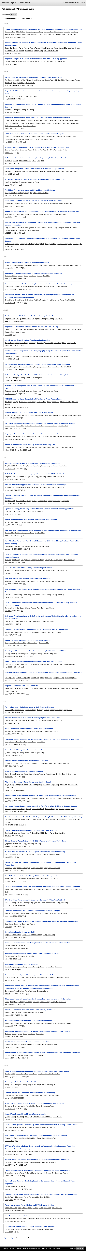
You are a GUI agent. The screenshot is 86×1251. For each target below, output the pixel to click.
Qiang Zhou (26, 935)
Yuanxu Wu (20, 426)
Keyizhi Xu (8, 214)
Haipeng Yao (37, 61)
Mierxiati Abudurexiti (51, 51)
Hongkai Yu (30, 447)
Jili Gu (17, 608)
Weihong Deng (38, 664)
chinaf (7, 450)
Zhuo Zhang (36, 595)
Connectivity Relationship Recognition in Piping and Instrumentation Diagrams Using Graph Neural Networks (43, 105)
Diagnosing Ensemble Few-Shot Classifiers (21, 686)
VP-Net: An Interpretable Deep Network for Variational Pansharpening (31, 519)
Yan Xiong (30, 110)
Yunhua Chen (29, 426)
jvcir (6, 1130)
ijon (6, 562)
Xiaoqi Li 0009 (71, 136)
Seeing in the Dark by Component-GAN (19, 932)
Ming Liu (37, 367)
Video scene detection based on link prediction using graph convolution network (36, 1135)
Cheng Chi (23, 244)
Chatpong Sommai (68, 1151)
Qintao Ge (8, 48)
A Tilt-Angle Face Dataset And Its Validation (21, 964)
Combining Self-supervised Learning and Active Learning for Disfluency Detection (36, 629)
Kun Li (17, 522)
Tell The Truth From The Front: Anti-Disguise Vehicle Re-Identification (31, 1226)
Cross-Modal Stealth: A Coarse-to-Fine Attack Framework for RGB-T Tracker (33, 201)
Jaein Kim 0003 (42, 193)
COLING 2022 (10, 469)
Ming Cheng (49, 1023)
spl (6, 745)
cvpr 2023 (8, 345)
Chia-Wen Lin (59, 833)
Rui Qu (15, 402)
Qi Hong (8, 752)
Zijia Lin (37, 319)
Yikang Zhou (30, 80)
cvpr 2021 (8, 870)
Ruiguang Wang (10, 391)
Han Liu (7, 913)
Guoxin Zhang (25, 608)
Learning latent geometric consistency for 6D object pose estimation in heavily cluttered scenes (41, 1125)
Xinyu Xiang (9, 203)
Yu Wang (40, 710)
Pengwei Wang (67, 120)
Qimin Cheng (9, 546)
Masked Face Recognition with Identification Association (26, 1114)
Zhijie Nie (33, 193)
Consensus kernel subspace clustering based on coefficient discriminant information (37, 943)
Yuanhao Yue (9, 447)
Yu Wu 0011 (30, 83)
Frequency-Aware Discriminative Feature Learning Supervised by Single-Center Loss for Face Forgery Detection (40, 863)
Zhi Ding (38, 844)
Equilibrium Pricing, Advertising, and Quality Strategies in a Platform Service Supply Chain (39, 509)
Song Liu (8, 903)
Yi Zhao (35, 265)
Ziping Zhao (22, 1208)
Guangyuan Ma (21, 319)
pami (6, 85)
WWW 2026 (9, 37)
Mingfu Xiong (25, 560)
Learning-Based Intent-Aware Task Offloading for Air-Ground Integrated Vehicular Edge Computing (42, 886)
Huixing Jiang (48, 913)
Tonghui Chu (39, 48)
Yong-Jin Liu (77, 415)
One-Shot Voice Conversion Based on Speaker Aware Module (28, 1042)
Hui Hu (37, 720)
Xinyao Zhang (52, 228)
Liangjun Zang (32, 501)
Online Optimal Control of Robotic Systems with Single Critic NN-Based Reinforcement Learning (41, 921)
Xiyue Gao (49, 1229)
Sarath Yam (57, 1151)
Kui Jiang (8, 581)
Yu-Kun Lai (34, 415)
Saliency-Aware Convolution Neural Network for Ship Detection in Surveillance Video (37, 1159)
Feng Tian (40, 161)
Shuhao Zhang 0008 (23, 678)
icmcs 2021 (9, 857)
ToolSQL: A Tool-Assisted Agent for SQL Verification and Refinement (31, 190)
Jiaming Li (8, 868)
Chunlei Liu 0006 (11, 720)
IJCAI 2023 (9, 369)
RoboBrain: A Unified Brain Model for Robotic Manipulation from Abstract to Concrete (37, 118)
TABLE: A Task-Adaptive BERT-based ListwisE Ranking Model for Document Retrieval (37, 1170)
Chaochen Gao (21, 466)
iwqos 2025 (9, 153)
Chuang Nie (48, 356)
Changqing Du (17, 1034)
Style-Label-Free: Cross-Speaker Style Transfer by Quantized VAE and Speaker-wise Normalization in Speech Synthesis (43, 617)
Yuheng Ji (8, 120)
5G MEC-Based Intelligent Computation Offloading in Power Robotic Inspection (35, 399)
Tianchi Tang (38, 286)
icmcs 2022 (9, 573)
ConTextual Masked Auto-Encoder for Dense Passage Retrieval (29, 316)
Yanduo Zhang (30, 710)
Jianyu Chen (29, 752)
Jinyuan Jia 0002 (32, 171)
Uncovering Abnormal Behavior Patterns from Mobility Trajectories (30, 1010)
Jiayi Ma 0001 (68, 203)
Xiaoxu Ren (22, 61)
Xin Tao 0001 (60, 80)
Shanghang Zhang (29, 126)
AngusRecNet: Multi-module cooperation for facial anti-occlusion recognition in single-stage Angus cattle (43, 92)
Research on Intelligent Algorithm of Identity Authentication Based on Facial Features (37, 1031)
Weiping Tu (58, 720)
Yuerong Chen (10, 1095)
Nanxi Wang (9, 967)
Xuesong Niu (9, 608)
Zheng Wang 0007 (51, 819)
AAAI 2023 (8, 321)
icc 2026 (8, 64)
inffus (7, 536)
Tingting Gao (57, 664)
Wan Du (45, 1162)
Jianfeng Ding (38, 203)
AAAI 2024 (8, 278)
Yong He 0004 (10, 511)
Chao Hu (20, 391)
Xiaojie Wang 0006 (27, 913)
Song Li (31, 1095)
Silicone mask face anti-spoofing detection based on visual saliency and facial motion (38, 999)
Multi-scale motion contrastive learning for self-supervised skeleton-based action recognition (40, 284)
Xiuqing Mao (30, 731)
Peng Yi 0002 (32, 570)
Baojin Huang (9, 343)
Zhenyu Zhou (41, 402)
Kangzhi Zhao (48, 32)
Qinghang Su (40, 123)
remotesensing (10, 394)
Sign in (77, 2)
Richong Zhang (23, 193)
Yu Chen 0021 (51, 1127)
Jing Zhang (73, 228)
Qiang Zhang (41, 228)
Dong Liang (60, 171)
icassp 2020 (9, 1098)
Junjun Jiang (50, 581)
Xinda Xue (31, 123)
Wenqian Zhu (9, 1055)
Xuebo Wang (49, 80)
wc (6, 407)
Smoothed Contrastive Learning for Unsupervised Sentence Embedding (32, 463)
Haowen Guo (20, 436)
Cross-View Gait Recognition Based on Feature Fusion (26, 750)
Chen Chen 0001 (38, 798)
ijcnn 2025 (8, 163)
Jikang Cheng (9, 742)
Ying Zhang (9, 1044)
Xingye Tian (21, 80)
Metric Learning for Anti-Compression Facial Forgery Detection (29, 728)
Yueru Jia (8, 136)
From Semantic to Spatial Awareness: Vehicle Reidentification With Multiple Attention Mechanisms (42, 1052)
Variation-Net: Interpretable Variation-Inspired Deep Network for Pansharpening (35, 852)
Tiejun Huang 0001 (65, 244)
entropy (7, 881)
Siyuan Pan (53, 329)
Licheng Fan (37, 378)
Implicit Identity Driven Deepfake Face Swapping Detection (27, 340)
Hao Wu (7, 1012)
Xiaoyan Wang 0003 (53, 889)
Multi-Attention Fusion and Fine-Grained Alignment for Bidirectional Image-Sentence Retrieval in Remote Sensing (42, 542)
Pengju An (23, 123)
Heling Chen (9, 1085)
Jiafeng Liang (9, 367)
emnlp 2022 (9, 479)
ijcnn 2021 (8, 723)
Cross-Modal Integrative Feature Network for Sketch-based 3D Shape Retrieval (34, 169)
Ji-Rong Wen (60, 34)
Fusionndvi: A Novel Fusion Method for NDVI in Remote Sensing (29, 1205)
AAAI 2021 (8, 916)
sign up (13, 1238)
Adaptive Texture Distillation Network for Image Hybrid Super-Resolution (32, 718)
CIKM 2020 (9, 1176)
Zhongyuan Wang (36, 32)
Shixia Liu (13, 691)
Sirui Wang (31, 1218)
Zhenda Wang (18, 48)
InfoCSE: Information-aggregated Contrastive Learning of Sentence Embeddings (35, 485)
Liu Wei (46, 710)
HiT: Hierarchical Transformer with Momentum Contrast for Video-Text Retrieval (35, 900)
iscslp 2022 (9, 624)
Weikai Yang (9, 688)
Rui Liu (17, 533)
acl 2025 (8, 233)
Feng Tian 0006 (19, 171)
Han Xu (46, 203)
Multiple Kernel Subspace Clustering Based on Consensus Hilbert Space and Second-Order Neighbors (40, 1182)
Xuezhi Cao (40, 1218)
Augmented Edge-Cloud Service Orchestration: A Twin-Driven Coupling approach (36, 59)
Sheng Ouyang (17, 265)
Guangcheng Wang (35, 774)
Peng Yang (20, 621)
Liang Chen (41, 742)
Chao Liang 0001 (60, 214)
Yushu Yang (38, 913)
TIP (6, 825)
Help (25, 1248)
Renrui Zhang (34, 139)
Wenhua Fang (42, 977)
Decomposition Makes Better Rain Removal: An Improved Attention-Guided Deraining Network (41, 795)
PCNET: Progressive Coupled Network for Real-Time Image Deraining (31, 830)
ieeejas (7, 549)
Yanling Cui (41, 1173)
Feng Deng (27, 595)
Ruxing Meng (49, 286)
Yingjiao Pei (32, 1085)
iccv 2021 (8, 905)
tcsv (6, 801)
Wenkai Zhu (63, 48)
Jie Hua (15, 161)
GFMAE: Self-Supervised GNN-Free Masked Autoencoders (27, 262)
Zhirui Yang (28, 265)
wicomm (8, 1036)
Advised (13, 14)
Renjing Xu (36, 230)
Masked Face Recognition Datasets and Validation (24, 771)
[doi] (23, 37)
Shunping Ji (40, 80)
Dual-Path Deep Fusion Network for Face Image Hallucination (28, 578)
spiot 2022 (8, 959)
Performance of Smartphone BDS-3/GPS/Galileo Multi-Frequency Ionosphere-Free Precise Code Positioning (41, 387)
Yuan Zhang (70, 80)
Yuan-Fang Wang (71, 678)
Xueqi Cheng (19, 332)
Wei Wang (8, 402)
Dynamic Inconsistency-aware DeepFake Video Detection (26, 760)
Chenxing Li (9, 595)
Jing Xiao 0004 (61, 570)
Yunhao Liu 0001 (60, 61)
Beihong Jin (50, 1173)
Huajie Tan (16, 120)
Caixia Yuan (15, 913)
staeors (7, 994)
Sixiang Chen (30, 136)
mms (6, 289)
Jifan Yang (32, 343)
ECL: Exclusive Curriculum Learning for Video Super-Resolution (29, 568)
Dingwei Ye (20, 51)
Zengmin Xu (18, 286)
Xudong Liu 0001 (43, 276)
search (27, 3)
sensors (7, 1015)
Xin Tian (21, 854)
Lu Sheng (76, 244)
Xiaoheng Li (9, 171)
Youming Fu (44, 878)
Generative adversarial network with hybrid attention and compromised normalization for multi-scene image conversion (43, 673)
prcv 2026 (8, 112)
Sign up (83, 2)
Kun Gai (30, 34)
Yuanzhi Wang (19, 710)
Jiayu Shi (24, 120)
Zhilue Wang (50, 136)
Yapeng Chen (40, 889)
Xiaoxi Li (57, 32)
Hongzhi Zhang (10, 1218)
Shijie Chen (25, 356)
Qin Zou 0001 (48, 343)
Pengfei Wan (62, 329)
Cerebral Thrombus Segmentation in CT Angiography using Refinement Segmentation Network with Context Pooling (43, 352)
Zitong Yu (28, 664)
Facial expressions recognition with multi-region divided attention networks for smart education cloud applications (41, 555)
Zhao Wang (31, 402)
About (4, 1248)
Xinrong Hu (49, 560)
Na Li (16, 878)
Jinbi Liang (8, 356)
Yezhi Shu (17, 415)
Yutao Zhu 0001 (49, 34)
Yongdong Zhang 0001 (61, 763)
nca (6, 680)
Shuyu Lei (16, 1106)
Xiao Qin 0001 (60, 1023)
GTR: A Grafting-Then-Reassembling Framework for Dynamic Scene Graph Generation (37, 364)
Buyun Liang (9, 878)
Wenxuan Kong (29, 889)
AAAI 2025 (8, 206)
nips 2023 (8, 335)
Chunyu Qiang (10, 621)
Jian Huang (16, 560)
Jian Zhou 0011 (31, 436)
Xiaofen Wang (50, 809)
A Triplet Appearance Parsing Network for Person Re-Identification (30, 1020)
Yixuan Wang (22, 643)
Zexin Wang (29, 300)
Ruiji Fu (36, 300)
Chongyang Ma (43, 329)
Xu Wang (15, 182)
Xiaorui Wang (46, 595)
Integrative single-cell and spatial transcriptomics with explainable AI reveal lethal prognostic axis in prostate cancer (43, 44)
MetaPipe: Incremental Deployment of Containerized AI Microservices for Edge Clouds (37, 147)
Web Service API (34, 1248)
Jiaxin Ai (40, 343)
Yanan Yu (19, 511)
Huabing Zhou (41, 854)
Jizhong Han (39, 466)
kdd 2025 (8, 195)
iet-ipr (7, 185)
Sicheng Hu (9, 570)
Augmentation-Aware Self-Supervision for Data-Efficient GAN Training (31, 327)
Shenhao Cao (9, 731)
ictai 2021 (8, 755)
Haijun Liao (23, 402)
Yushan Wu (9, 286)
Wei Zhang (14, 854)
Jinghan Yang (73, 32)
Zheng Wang (49, 833)
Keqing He (8, 1106)
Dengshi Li (40, 1055)
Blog (43, 1248)
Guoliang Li (20, 96)
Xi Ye (16, 688)
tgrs (6, 525)
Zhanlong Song (42, 991)
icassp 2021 (9, 790)
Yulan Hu (8, 265)
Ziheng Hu (8, 763)
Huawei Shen (9, 332)
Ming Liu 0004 (45, 300)
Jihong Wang (58, 560)
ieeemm (7, 1058)
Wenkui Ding (50, 903)
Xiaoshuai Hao (33, 120)
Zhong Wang (38, 51)
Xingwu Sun (9, 1173)
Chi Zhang (16, 214)
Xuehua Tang (16, 1012)
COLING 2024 (10, 303)
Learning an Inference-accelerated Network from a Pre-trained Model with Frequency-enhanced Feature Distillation (41, 604)
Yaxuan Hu (8, 110)
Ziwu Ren (8, 378)
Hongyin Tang (19, 1173)
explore (13, 3)
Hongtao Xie (17, 763)
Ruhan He (31, 1023)
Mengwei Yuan (28, 286)
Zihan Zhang (19, 300)
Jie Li (23, 1044)
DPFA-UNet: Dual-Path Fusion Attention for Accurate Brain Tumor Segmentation (35, 179)
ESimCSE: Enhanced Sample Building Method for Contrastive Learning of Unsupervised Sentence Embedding (42, 496)
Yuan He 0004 (48, 61)
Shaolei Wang (9, 632)
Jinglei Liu (21, 945)
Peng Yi (28, 798)
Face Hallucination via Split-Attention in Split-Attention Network (29, 707)
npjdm (7, 53)
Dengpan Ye (71, 343)
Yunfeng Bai (51, 171)
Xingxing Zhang (24, 688)
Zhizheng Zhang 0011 (36, 244)
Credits (18, 1248)
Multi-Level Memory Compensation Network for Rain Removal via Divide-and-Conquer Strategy (41, 806)
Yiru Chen (41, 903)
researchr (5, 2)
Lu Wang (35, 182)
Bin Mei (66, 356)
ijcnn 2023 (8, 359)
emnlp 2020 (9, 1200)
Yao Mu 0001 (14, 123)
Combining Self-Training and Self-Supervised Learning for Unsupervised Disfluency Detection (41, 1194)
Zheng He (41, 570)
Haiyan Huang (30, 546)
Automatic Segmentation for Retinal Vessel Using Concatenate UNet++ (31, 953)
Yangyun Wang (29, 48)
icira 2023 (8, 380)
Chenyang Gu (40, 136)
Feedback (56, 1248)
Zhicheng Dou (71, 34)
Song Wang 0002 (67, 447)
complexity (8, 927)
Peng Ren (42, 171)
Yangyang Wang (52, 391)
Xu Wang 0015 (10, 1074)
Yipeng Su (30, 466)
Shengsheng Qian (30, 903)
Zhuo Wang (9, 664)
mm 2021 (8, 712)
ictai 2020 (8, 1119)
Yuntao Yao (35, 678)
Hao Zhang (28, 203)
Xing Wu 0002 (10, 319)
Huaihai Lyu (50, 123)
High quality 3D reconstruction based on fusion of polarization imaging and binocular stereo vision (43, 530)
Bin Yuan (8, 1034)
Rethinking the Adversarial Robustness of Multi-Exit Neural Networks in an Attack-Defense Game (42, 211)
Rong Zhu (39, 1034)
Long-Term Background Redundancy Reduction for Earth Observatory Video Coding (37, 1071)
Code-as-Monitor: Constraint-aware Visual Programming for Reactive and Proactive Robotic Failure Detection (42, 239)
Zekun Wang (28, 367)
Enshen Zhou (9, 244)
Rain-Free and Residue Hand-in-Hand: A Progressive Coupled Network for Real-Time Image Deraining (43, 817)
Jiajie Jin (64, 32)
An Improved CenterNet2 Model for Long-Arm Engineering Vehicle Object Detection (36, 158)
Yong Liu (78, 265)
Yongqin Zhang (58, 678)
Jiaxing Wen (30, 720)
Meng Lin (30, 319)
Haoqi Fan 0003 (17, 903)
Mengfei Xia (9, 415)
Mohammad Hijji (69, 560)
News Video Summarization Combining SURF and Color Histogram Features (33, 876)
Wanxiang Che (34, 632)
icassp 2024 (9, 268)
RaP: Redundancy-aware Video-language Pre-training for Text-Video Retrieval (34, 474)
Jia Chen (69, 1023)
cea (6, 99)
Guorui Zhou (37, 34)
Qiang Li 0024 (43, 415)
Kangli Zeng (55, 785)
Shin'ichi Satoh (54, 1074)
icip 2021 (8, 836)
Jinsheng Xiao (10, 426)
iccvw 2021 (9, 777)
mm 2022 (8, 611)
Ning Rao (8, 935)
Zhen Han (21, 720)
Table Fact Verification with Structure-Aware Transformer (26, 1216)
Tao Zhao (41, 436)
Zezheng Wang (19, 664)
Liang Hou (8, 329)
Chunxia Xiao (48, 214)
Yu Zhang (32, 991)
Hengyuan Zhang (55, 120)
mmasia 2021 (9, 1087)
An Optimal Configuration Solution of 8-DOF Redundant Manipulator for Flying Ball (36, 375)
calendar (21, 3)
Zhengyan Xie (23, 956)
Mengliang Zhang (22, 1095)
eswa (6, 439)
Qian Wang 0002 (60, 343)
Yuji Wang (25, 415)
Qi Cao (15, 329)
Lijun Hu (8, 96)
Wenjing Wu (52, 1162)
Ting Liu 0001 (56, 632)
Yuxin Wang (19, 367)
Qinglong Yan (19, 203)
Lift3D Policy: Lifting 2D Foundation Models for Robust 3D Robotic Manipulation (36, 134)
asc (6, 948)
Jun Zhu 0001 (65, 688)
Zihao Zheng (9, 300)
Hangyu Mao (9, 34)
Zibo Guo (29, 378)
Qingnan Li (8, 844)
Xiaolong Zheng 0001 (62, 123)
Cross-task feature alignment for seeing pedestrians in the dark (29, 975)
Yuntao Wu (51, 977)
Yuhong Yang (9, 787)
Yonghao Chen (10, 51)
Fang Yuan (41, 391)
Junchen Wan (43, 265)
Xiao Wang (62, 819)
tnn (6, 584)
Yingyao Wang (21, 1218)
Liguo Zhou (50, 967)
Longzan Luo (60, 136)
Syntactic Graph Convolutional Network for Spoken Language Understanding (34, 1103)
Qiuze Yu (48, 436)
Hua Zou (61, 774)
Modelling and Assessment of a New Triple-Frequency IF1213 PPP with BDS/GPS (35, 651)
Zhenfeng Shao (10, 1151)
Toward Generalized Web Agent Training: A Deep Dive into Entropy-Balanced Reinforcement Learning (43, 29)
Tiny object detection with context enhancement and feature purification (32, 434)
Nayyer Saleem (46, 1151)
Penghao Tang (22, 1151)
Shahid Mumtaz (65, 402)
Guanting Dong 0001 (12, 32)
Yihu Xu (31, 956)
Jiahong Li (48, 664)
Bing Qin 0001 (70, 300)
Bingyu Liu (53, 653)
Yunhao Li (8, 161)
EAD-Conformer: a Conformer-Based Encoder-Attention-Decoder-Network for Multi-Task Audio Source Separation (43, 590)
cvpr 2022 (8, 667)
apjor (6, 514)
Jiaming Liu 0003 (18, 136)
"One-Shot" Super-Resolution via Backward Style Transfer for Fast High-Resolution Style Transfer (42, 739)
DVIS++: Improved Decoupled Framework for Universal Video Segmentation (33, 77)
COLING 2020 (10, 1109)
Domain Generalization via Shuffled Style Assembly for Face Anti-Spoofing (33, 661)
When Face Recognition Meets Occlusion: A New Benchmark (28, 782)
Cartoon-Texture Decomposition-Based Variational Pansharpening (30, 1092)
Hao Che (27, 621)
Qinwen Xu (32, 228)
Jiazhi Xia (42, 688)
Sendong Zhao (45, 632)
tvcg (6, 694)
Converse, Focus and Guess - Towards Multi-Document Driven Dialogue (32, 910)
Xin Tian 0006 (9, 522)
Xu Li (13, 96)
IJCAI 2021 (9, 766)
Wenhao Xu (29, 51)
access (7, 846)
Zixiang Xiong (60, 581)
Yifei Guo (8, 560)
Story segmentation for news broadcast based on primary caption (30, 1082)
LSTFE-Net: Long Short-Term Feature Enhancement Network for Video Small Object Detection (40, 423)
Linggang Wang (22, 1162)
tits (6, 895)
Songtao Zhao (32, 329)
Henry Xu (40, 511)
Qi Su (17, 244)
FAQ (49, 1248)
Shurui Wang (39, 426)
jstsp (6, 811)
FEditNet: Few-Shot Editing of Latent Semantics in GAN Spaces (29, 412)
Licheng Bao (24, 32)
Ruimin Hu (17, 844)
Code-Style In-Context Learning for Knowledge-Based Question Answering (33, 273)
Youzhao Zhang (73, 48)
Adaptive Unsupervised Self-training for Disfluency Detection (28, 640)
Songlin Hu (58, 319)
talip (6, 635)
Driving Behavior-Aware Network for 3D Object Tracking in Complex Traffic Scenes (36, 841)
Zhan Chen (25, 214)
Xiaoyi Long (9, 924)
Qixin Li (29, 61)
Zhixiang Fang (23, 991)
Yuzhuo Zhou (19, 546)
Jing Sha (8, 182)
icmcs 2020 (9, 1232)
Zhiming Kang (58, 356)
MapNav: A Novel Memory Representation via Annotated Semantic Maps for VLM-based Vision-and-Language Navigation (42, 223)
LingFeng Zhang (10, 228)
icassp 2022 (9, 597)
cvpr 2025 (8, 128)
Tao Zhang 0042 (10, 80)
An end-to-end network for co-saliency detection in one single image (31, 444)
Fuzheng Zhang (20, 34)
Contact (11, 1248)
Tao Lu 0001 (40, 581)
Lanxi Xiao (34, 688)
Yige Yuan (22, 329)
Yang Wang (18, 595)
